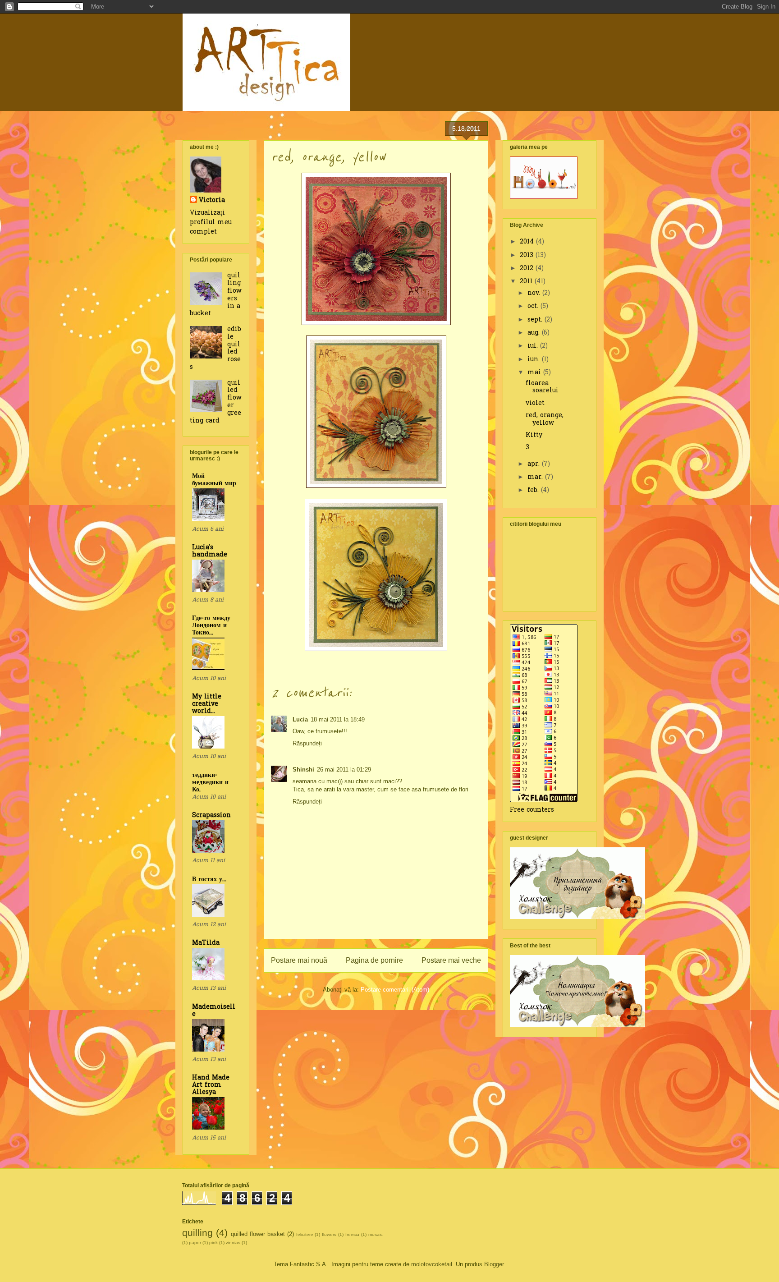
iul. (533, 346)
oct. (534, 306)
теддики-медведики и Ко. (210, 783)
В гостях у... (209, 879)
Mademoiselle (213, 1010)
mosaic (375, 1234)
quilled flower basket (258, 1234)
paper (195, 1242)
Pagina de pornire (374, 960)
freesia (352, 1234)
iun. (534, 359)
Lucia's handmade (209, 551)
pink (213, 1242)
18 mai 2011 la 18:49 (338, 719)
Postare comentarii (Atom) (395, 989)
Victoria (212, 200)
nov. (534, 293)
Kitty (534, 435)
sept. (536, 320)
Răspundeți (307, 743)
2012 (528, 268)
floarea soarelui (542, 387)
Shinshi (303, 769)
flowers (329, 1234)
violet (535, 403)
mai (535, 372)
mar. (536, 477)
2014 (528, 242)
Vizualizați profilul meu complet (211, 222)
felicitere (304, 1234)
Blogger (494, 1264)
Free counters (532, 810)
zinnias (233, 1242)
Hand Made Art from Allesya (210, 1085)
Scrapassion (211, 815)
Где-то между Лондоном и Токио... (211, 626)
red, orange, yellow (545, 419)
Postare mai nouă (299, 960)
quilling (197, 1232)
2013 (528, 255)
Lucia (300, 719)
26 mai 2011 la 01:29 (344, 769)
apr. (534, 464)
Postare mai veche (451, 960)
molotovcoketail (431, 1264)
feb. (534, 490)
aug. (534, 333)
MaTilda (206, 943)
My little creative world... (206, 704)
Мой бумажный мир (214, 480)
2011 (527, 281)
